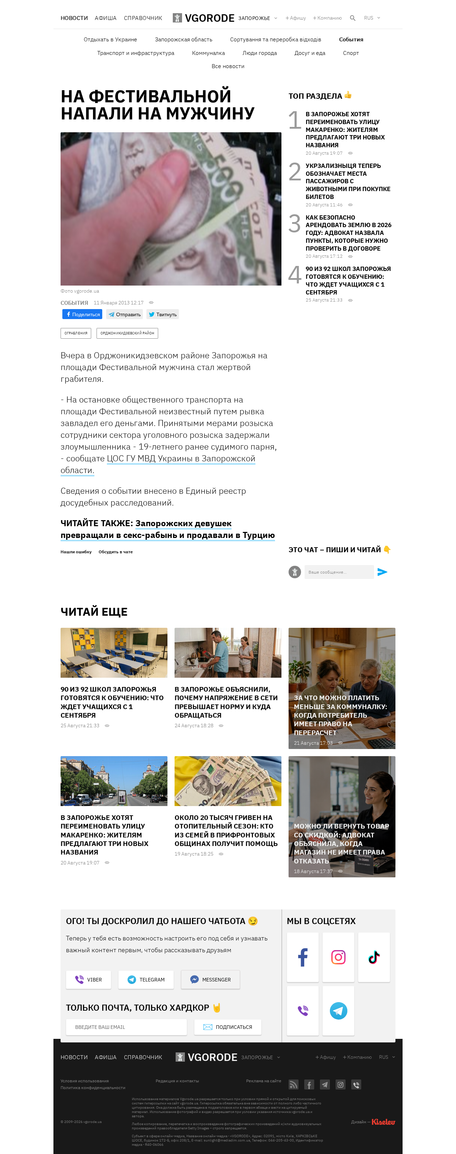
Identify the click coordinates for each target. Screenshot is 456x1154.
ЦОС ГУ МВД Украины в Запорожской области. (158, 464)
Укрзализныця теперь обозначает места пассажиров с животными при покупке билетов (348, 181)
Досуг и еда (310, 52)
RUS (368, 17)
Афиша (105, 18)
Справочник (143, 18)
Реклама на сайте (263, 1081)
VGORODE (213, 1057)
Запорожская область (183, 39)
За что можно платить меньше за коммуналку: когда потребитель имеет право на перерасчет (340, 715)
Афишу (298, 17)
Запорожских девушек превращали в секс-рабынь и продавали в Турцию (168, 528)
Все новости (228, 66)
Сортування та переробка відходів (275, 39)
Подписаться (234, 1027)
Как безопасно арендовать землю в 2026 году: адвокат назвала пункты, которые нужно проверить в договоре (349, 233)
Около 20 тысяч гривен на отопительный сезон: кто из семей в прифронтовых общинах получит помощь (226, 830)
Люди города (260, 52)
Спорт (351, 52)
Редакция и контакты (177, 1081)
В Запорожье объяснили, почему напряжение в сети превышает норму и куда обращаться (226, 702)
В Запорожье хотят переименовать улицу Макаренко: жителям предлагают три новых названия (345, 129)
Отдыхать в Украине (110, 39)
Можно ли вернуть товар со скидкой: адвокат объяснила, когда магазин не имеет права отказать (341, 843)
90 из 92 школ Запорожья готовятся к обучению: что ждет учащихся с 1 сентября (348, 280)
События (351, 39)
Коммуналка (208, 52)
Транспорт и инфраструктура (135, 52)
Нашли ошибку (76, 552)
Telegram (152, 979)
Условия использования (85, 1081)
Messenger (216, 979)
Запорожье (257, 1057)
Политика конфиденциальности (93, 1088)
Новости (74, 18)
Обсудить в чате (116, 552)
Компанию (329, 17)
